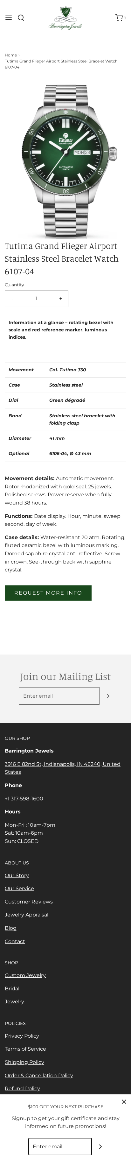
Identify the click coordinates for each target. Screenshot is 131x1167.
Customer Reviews (29, 902)
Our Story (17, 875)
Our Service (19, 888)
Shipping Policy (24, 1062)
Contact (15, 941)
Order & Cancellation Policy (39, 1075)
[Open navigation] (8, 17)
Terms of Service (25, 1049)
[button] (65, 159)
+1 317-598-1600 (24, 799)
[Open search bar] (23, 17)
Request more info (48, 593)
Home (11, 55)
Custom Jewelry (25, 975)
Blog (11, 928)
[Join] (108, 696)
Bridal (12, 989)
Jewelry (14, 1002)
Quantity (14, 285)
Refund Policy (22, 1089)
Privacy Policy (22, 1036)
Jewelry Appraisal (26, 915)
